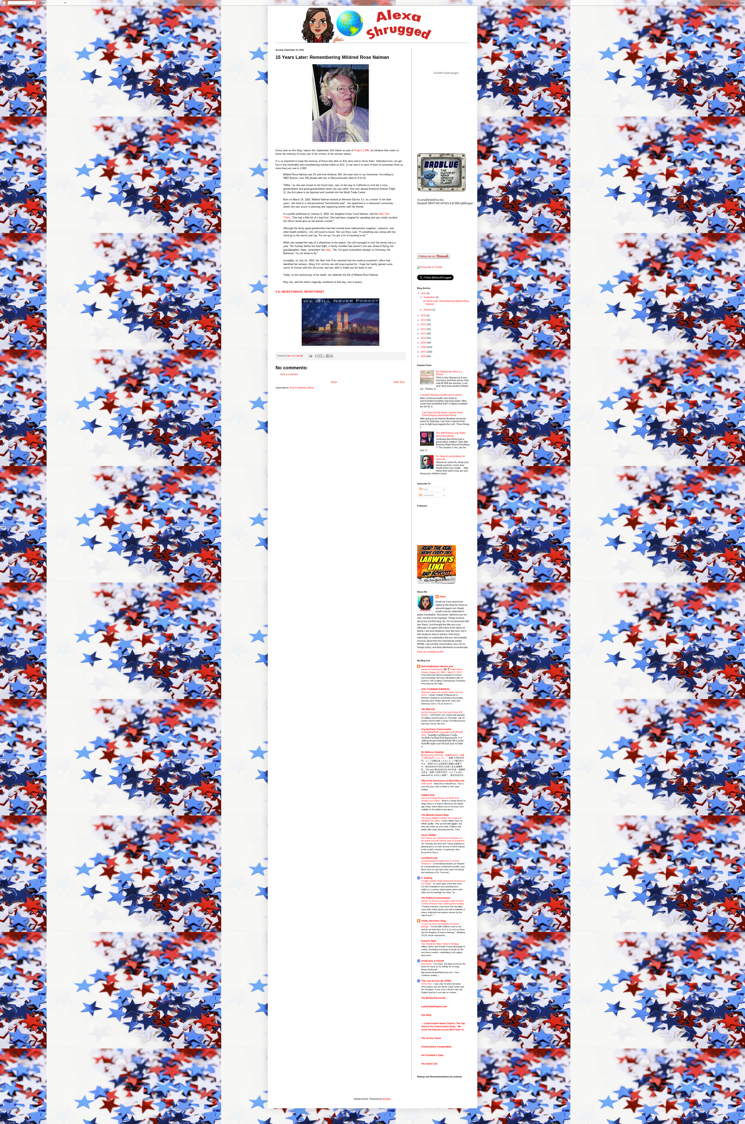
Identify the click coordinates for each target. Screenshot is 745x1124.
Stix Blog (426, 1015)
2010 (424, 338)
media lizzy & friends (432, 961)
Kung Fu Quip (428, 941)
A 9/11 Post (426, 984)
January (427, 309)
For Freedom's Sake (432, 1055)
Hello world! (427, 783)
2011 (424, 333)
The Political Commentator (435, 898)
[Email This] (317, 356)
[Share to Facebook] (328, 356)
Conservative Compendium (436, 1046)
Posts (425, 489)
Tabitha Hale (428, 795)
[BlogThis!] (320, 356)
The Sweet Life (429, 1063)
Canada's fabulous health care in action (441, 395)
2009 (424, 342)
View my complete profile (430, 651)
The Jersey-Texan (431, 1038)
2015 (424, 315)
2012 (424, 329)
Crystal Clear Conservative (436, 729)
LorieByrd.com (429, 858)
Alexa (442, 596)
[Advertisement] (446, 122)
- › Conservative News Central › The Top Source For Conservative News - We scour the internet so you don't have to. (443, 1026)
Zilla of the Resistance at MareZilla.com (442, 780)
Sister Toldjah (428, 835)
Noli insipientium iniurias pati (437, 666)
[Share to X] (324, 356)
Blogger (387, 1099)
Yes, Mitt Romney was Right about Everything (450, 434)
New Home (426, 964)
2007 (424, 351)
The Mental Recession (433, 998)
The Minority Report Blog (435, 815)
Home (334, 382)
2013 (424, 324)
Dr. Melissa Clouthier (432, 752)
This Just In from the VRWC (436, 981)
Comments (428, 495)
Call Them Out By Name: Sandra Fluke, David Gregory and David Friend (442, 414)
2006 (424, 356)
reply (328, 249)
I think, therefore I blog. (433, 921)
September (429, 297)
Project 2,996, (362, 150)
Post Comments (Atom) (302, 387)
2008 (424, 347)
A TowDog (426, 878)
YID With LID (428, 709)
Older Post (399, 382)
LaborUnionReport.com (434, 1006)
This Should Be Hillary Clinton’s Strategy (440, 944)
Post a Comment (289, 374)
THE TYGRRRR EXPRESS (435, 689)
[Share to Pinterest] (331, 356)
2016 (424, 293)
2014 (424, 320)
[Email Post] (310, 356)
